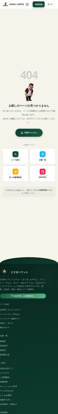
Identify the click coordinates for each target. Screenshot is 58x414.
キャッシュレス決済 (8, 386)
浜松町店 (4, 345)
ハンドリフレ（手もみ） (10, 314)
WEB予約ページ (45, 190)
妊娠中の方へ (5, 400)
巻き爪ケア (4, 327)
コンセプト (4, 373)
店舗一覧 (42, 160)
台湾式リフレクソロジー (10, 309)
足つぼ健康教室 (15, 177)
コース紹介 (15, 160)
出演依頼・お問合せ (8, 404)
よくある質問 (5, 395)
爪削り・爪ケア (6, 323)
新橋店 (3, 341)
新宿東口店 (4, 354)
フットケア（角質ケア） (10, 318)
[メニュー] (27, 4)
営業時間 (4, 382)
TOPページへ (30, 132)
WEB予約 (38, 4)
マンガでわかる (6, 391)
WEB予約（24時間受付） (24, 296)
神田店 (3, 350)
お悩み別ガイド (6, 368)
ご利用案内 (4, 377)
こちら (18, 190)
